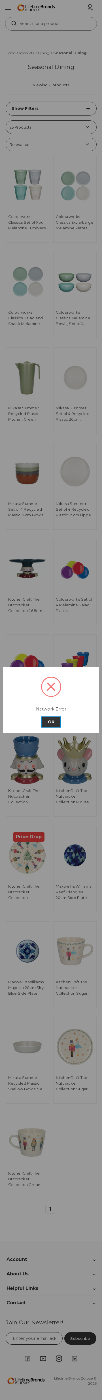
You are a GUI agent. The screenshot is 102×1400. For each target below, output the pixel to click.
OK (51, 721)
